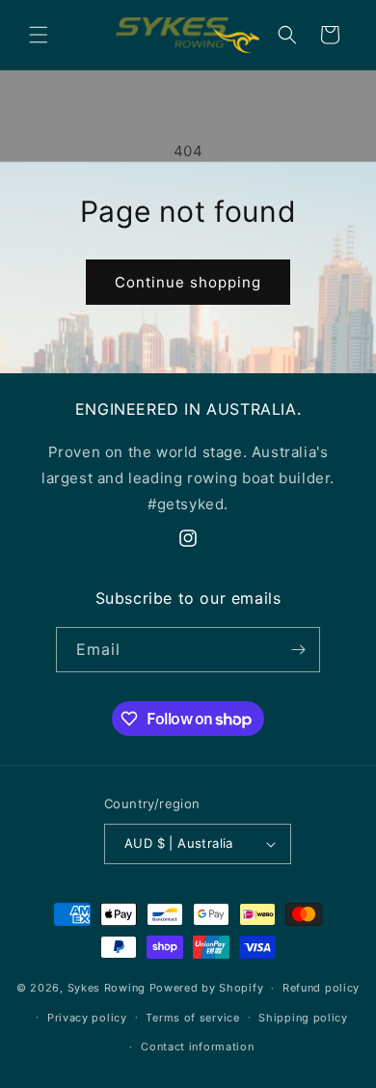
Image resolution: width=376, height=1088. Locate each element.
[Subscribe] (298, 649)
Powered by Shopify (206, 987)
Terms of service (192, 1017)
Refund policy (321, 987)
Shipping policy (303, 1017)
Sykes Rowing (106, 987)
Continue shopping (188, 282)
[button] (38, 35)
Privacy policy (87, 1017)
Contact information (197, 1046)
